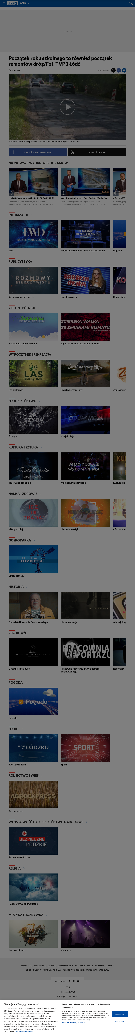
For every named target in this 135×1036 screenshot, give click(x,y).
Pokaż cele (119, 1021)
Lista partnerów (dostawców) (74, 1022)
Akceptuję (119, 1014)
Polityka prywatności (24, 1031)
